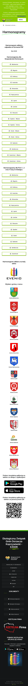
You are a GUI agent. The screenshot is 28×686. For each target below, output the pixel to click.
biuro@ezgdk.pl (22, 16)
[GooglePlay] (14, 481)
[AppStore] (14, 488)
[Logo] (7, 19)
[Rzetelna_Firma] (15, 623)
